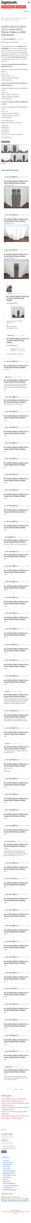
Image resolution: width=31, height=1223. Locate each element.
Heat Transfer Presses (9, 1175)
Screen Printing (5, 141)
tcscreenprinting (10, 841)
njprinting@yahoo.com (12, 328)
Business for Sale (8, 1162)
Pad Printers (6, 1181)
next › (15, 1089)
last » (21, 1089)
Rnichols (17, 1201)
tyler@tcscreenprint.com (16, 855)
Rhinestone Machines (9, 1183)
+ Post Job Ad (21, 7)
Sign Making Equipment (10, 1189)
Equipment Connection (17, 1199)
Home (2, 18)
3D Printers (6, 1160)
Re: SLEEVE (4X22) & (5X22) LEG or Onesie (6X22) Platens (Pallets (16, 182)
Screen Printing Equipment (10, 1185)
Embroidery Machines (9, 1171)
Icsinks (7, 743)
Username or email (7, 1134)
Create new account (8, 1146)
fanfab (27, 1199)
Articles (22, 1211)
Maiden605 (8, 1067)
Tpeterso (26, 1201)
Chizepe (7, 537)
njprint (10, 293)
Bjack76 (3, 1199)
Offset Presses (7, 1177)
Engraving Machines (9, 1173)
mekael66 (11, 1201)
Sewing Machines (8, 1187)
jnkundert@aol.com (6, 137)
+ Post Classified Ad (8, 7)
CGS (8, 1199)
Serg (21, 1201)
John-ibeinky (7, 39)
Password (4, 1140)
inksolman (4, 1201)
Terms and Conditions (7, 1211)
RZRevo (7, 691)
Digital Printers (7, 1164)
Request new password (9, 1148)
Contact (3, 163)
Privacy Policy (16, 1211)
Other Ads (6, 1179)
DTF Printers (6, 1166)
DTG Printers (7, 1169)
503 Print (10, 335)
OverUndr (8, 377)
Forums (27, 1211)
